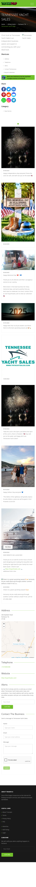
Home (3, 24)
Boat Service (7, 111)
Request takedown (9, 72)
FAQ (3, 821)
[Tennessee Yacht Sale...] (18, 640)
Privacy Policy (6, 818)
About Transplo (7, 812)
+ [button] (4, 624)
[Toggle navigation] (32, 4)
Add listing (5, 830)
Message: (6, 742)
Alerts (6, 66)
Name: (5, 724)
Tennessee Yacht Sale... (19, 644)
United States (11, 24)
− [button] (4, 626)
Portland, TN (22, 24)
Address (6, 59)
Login (4, 833)
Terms (4, 815)
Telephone (7, 62)
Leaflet (12, 657)
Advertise (5, 826)
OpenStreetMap (25, 657)
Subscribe (7, 707)
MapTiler (18, 657)
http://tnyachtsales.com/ (8, 678)
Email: (5, 733)
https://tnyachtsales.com (12, 569)
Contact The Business (10, 69)
